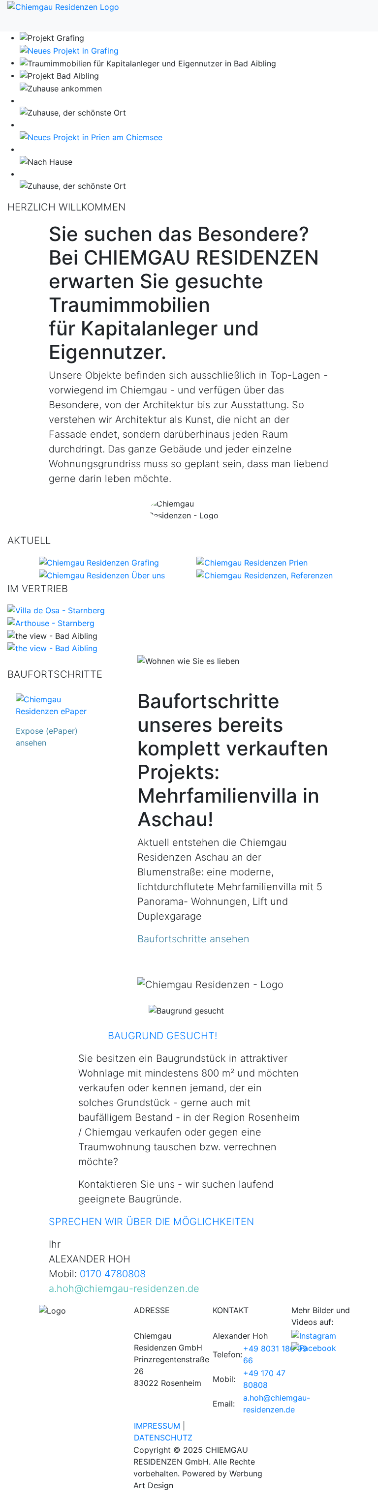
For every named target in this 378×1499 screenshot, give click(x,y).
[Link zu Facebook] (313, 1347)
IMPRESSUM (157, 1426)
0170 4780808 (113, 1274)
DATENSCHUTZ (163, 1437)
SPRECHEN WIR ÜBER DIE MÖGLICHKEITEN (151, 1222)
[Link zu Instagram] (313, 1335)
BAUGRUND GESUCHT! (162, 1036)
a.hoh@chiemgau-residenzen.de (124, 1288)
